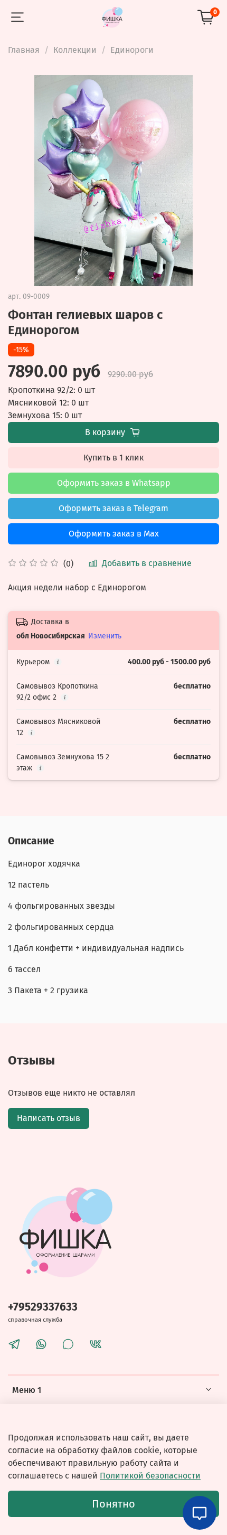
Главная (24, 50)
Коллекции (75, 50)
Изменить (104, 636)
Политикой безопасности (150, 1476)
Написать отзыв (48, 1118)
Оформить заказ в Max (114, 534)
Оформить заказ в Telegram (113, 508)
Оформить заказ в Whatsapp (114, 483)
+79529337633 (43, 1307)
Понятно (113, 1504)
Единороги (132, 50)
